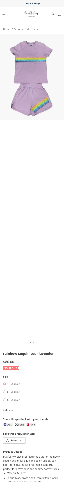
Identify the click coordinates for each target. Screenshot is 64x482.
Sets (35, 29)
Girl (27, 29)
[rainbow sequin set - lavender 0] (32, 77)
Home (6, 29)
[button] (32, 14)
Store (17, 29)
